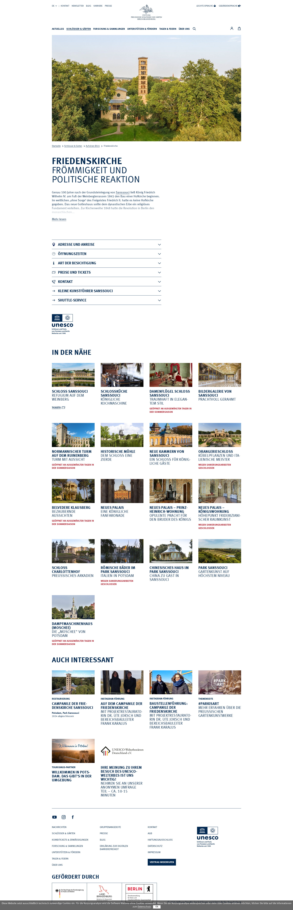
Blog (88, 6)
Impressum (154, 852)
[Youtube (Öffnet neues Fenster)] (54, 817)
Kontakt (65, 6)
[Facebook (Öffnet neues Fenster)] (72, 817)
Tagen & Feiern (167, 29)
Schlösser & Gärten (78, 29)
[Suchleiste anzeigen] (194, 29)
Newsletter (78, 6)
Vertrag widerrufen (162, 862)
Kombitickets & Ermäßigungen (70, 840)
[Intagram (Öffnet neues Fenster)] (63, 817)
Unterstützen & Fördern (142, 29)
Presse (108, 6)
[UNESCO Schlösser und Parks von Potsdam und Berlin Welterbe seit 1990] (208, 837)
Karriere (98, 6)
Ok (156, 907)
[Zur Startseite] (146, 12)
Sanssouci (123, 192)
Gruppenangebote (110, 827)
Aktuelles (58, 29)
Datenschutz (155, 846)
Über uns (184, 29)
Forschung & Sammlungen (109, 29)
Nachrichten (59, 827)
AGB (150, 833)
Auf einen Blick (93, 146)
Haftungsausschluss (160, 840)
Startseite (56, 146)
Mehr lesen (59, 219)
